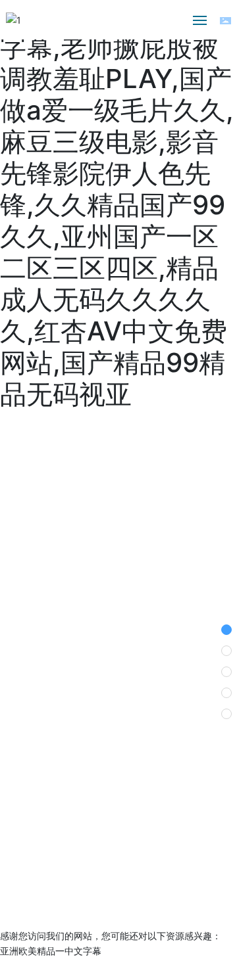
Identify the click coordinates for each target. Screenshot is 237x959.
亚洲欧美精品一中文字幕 (50, 950)
